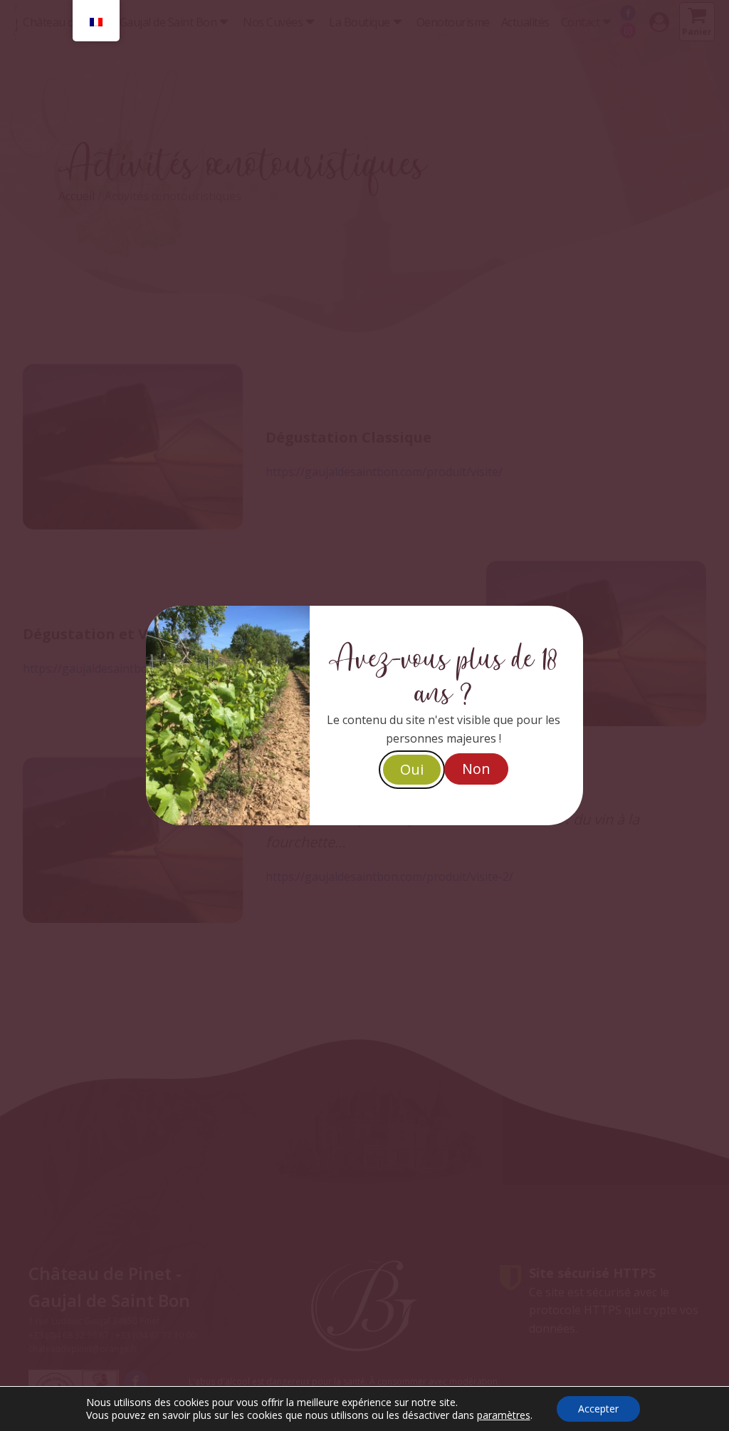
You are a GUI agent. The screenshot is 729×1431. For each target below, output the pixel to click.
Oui (412, 769)
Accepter (598, 1408)
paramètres (503, 1415)
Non (476, 768)
